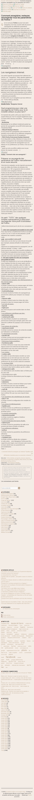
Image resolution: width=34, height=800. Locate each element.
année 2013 (4, 738)
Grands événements (6, 517)
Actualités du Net (5, 505)
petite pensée (9, 648)
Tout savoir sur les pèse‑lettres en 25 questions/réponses (16, 571)
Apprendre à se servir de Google (9, 508)
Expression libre (5, 512)
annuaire (7, 665)
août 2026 (4, 700)
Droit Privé (9, 663)
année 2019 (4, 728)
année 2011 (4, 742)
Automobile (4, 529)
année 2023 (4, 722)
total (2, 750)
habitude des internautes (18, 665)
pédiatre (17, 634)
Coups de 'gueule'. (6, 500)
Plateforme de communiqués (12, 608)
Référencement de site (7, 522)
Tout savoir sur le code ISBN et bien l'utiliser (13, 588)
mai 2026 (3, 705)
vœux (7, 630)
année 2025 (4, 718)
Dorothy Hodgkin (13, 625)
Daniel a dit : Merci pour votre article (10, 689)
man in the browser (14, 642)
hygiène (22, 627)
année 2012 (4, 740)
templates (10, 634)
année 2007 (4, 748)
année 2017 (4, 732)
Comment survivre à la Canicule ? (10, 573)
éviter (16, 648)
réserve (16, 641)
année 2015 (4, 735)
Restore (13, 461)
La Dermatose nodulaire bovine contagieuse (12, 591)
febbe (30, 459)
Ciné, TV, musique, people (8, 520)
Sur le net (3, 498)
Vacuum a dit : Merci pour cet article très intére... (14, 684)
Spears (29, 641)
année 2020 (4, 727)
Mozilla (12, 458)
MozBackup (4, 461)
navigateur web (5, 623)
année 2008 (4, 747)
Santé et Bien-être (6, 530)
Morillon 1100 (12, 661)
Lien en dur (4, 502)
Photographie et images (7, 514)
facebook (10, 656)
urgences (9, 627)
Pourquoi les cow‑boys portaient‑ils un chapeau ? (14, 583)
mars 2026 (4, 708)
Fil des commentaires (8, 617)
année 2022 (4, 723)
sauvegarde (17, 458)
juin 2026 (3, 703)
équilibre (22, 641)
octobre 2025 (4, 715)
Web (21, 459)
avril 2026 (3, 706)
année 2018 (4, 730)
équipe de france (17, 623)
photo (24, 650)
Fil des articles (6, 615)
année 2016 (4, 733)
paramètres (4, 459)
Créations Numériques (7, 493)
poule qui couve (22, 646)
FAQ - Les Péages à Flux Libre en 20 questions (13, 590)
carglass (24, 637)
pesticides (6, 646)
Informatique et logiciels (12, 1)
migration (28, 458)
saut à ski (9, 632)
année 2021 (4, 725)
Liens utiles (4, 507)
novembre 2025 (5, 713)
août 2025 (4, 716)
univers (13, 630)
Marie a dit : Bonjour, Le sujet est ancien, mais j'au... (15, 676)
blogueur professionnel (14, 637)
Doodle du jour (5, 515)
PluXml (30, 795)
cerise (20, 652)
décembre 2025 (5, 711)
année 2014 (4, 737)
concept (16, 627)
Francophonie (4, 525)
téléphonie (24, 634)
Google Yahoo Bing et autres (8, 497)
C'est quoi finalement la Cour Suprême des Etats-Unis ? (15, 603)
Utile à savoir (4, 527)
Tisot (21, 625)
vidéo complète (13, 652)
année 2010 (4, 743)
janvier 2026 (4, 710)
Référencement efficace (7, 495)
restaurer (23, 458)
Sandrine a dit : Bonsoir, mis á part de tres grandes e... (15, 691)
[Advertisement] (17, 550)
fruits (7, 659)
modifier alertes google (18, 636)
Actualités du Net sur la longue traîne (15, 791)
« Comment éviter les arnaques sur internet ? (13, 451)
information (10, 644)
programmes (10, 459)
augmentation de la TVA (13, 650)
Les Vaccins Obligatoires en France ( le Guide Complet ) (16, 593)
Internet (24, 459)
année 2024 (4, 720)
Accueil (3, 1)
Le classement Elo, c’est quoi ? (9, 575)
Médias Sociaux (5, 532)
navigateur (16, 459)
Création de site (5, 503)
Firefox (8, 458)
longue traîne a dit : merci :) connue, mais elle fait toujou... (16, 678)
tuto (28, 459)
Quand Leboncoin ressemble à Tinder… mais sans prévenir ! (16, 602)
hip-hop (13, 646)
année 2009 (4, 745)
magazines (9, 641)
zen (7, 667)
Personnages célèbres (7, 519)
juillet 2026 (4, 701)
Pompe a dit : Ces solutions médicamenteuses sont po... (16, 683)
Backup (9, 461)
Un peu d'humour (5, 510)
